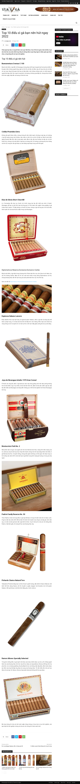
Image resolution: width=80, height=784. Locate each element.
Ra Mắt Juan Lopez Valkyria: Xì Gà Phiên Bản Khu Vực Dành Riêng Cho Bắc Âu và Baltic (70, 82)
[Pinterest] (20, 45)
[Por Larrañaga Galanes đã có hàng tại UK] (44, 760)
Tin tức (3, 765)
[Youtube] (77, 3)
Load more (66, 88)
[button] (76, 23)
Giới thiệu (51, 782)
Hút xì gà (69, 782)
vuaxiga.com (8, 41)
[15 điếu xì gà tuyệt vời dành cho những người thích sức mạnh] (9, 760)
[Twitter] (73, 3)
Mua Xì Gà (63, 782)
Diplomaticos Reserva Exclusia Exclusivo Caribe (23, 281)
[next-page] (5, 773)
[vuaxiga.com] (3, 41)
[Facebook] (69, 3)
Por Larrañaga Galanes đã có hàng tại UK (12, 746)
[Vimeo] (75, 3)
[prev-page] (3, 773)
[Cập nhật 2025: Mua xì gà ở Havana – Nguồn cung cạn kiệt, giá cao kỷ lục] (58, 73)
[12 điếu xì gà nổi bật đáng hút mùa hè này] (27, 760)
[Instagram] (71, 3)
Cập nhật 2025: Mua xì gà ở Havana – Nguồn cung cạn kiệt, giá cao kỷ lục (70, 74)
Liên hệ (73, 782)
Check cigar (56, 782)
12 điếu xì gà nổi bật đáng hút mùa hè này (41, 746)
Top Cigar (7, 27)
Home (3, 27)
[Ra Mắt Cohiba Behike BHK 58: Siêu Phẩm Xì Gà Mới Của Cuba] (58, 56)
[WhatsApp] (23, 45)
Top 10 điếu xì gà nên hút (13, 59)
